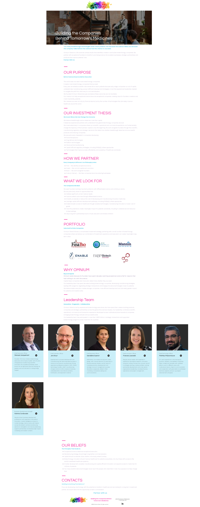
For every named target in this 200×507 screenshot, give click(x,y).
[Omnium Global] (100, 5)
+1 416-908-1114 (122, 500)
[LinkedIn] (36, 355)
